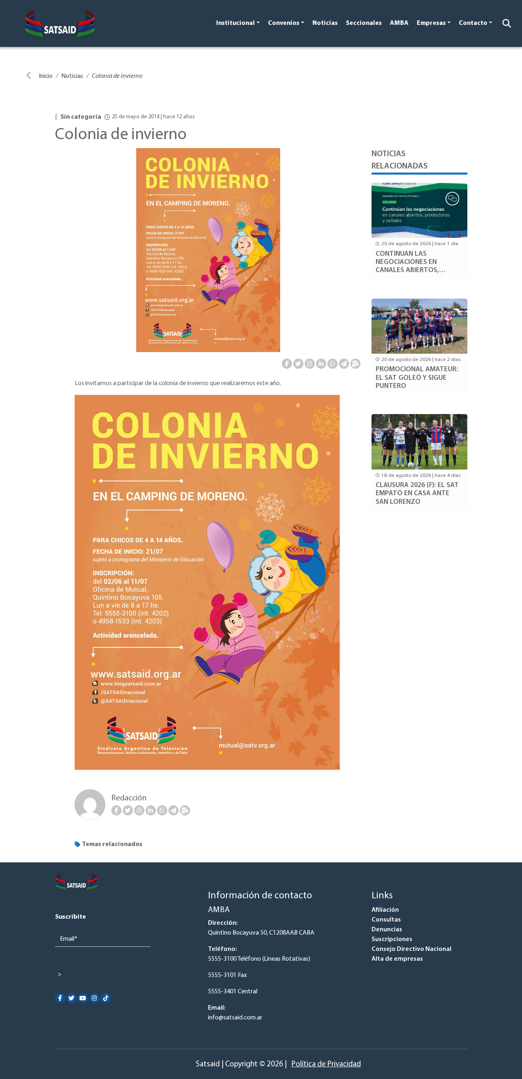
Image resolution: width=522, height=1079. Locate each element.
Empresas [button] (431, 23)
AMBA (399, 23)
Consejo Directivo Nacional (411, 949)
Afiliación (385, 910)
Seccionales (364, 23)
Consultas (386, 920)
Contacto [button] (473, 23)
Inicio (46, 76)
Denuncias (387, 929)
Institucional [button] (235, 23)
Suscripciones (392, 939)
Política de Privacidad (326, 1064)
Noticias (325, 23)
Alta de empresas (397, 959)
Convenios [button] (283, 23)
